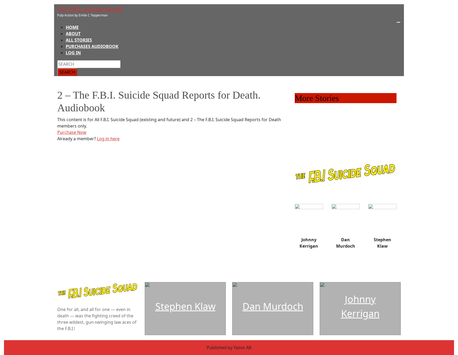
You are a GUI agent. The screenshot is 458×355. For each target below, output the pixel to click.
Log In (73, 53)
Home (72, 27)
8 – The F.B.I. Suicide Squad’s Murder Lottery (339, 127)
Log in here (108, 139)
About (73, 34)
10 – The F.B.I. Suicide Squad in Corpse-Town (338, 115)
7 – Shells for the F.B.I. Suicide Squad (331, 134)
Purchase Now (71, 132)
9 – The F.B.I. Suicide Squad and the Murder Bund (344, 121)
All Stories (79, 40)
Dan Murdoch (273, 306)
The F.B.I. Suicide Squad (89, 8)
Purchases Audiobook (92, 46)
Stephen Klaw (185, 306)
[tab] (399, 22)
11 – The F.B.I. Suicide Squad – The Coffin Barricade (345, 108)
